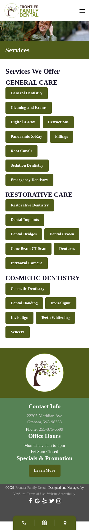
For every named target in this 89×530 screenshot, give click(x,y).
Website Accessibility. (61, 494)
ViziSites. (19, 494)
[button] (82, 10)
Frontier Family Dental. (31, 487)
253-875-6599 (51, 429)
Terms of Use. (36, 494)
